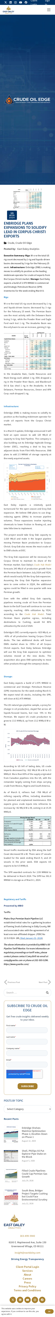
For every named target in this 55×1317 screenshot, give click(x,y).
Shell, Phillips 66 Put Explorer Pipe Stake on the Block (34, 1153)
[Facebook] (26, 2)
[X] (5, 2)
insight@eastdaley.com (27, 1252)
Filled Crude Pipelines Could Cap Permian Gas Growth (34, 1173)
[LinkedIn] (10, 2)
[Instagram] (15, 2)
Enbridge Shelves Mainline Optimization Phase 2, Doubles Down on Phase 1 (35, 1132)
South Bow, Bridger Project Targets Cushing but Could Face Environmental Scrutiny (35, 1195)
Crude (11, 242)
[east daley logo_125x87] (8, 10)
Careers (27, 1278)
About (27, 1274)
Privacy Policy (27, 1286)
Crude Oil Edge (24, 242)
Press (27, 1282)
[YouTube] (20, 2)
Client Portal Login (27, 1267)
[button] (48, 9)
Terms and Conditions (27, 1290)
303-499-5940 (27, 1235)
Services (27, 1271)
